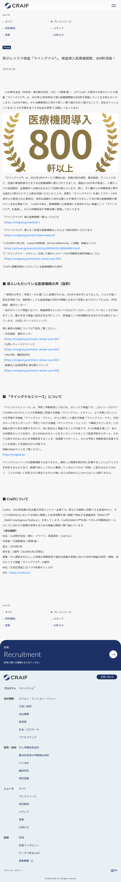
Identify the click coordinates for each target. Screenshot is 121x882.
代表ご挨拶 (25, 706)
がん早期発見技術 (29, 747)
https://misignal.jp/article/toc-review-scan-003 (32, 258)
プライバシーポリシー (13, 870)
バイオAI (24, 763)
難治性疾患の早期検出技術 (34, 755)
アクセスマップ (27, 737)
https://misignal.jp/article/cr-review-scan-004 (31, 370)
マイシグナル (27, 688)
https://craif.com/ (20, 572)
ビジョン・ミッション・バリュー (38, 698)
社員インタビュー (29, 845)
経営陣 (22, 722)
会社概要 (24, 714)
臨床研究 (24, 770)
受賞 (21, 819)
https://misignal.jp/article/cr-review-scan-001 (31, 339)
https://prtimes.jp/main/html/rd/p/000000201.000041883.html (42, 248)
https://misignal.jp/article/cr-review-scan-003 (31, 349)
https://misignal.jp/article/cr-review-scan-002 (31, 360)
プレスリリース (27, 796)
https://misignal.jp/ (14, 454)
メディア (24, 812)
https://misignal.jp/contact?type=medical (29, 235)
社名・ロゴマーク (29, 729)
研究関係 (24, 804)
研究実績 (24, 778)
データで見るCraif (29, 853)
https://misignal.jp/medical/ (22, 222)
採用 (21, 837)
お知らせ (24, 827)
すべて (22, 788)
